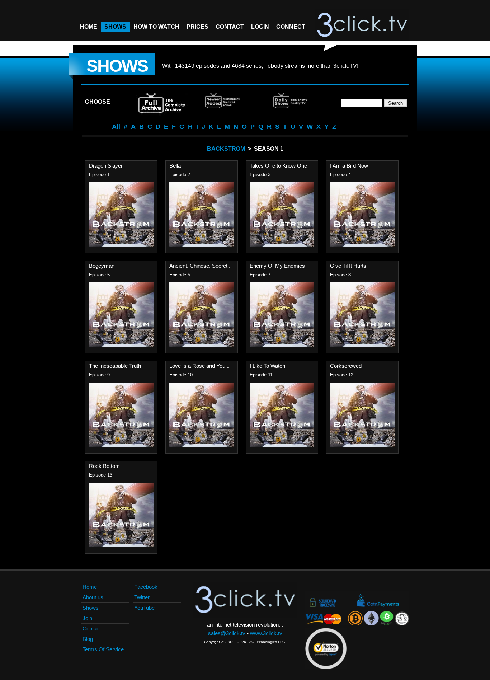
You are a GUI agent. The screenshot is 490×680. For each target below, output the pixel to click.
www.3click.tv (266, 633)
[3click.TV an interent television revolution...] (362, 25)
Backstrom (226, 149)
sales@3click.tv (226, 633)
